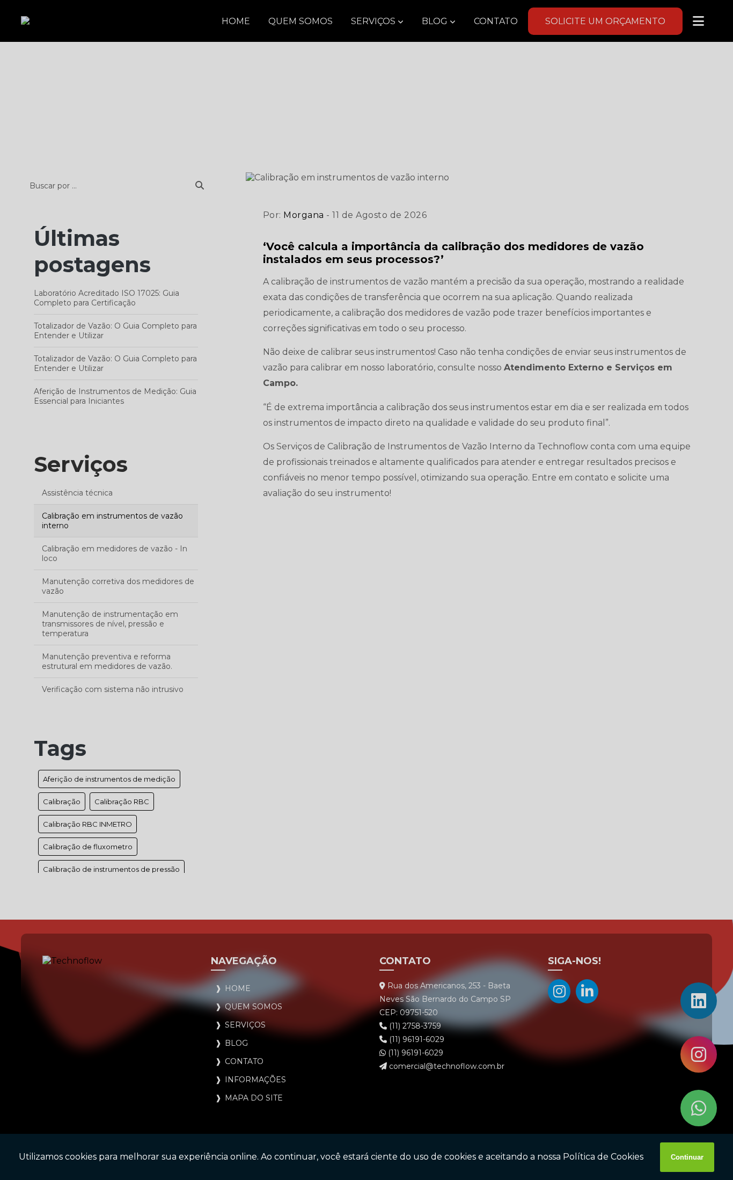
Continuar (687, 1157)
